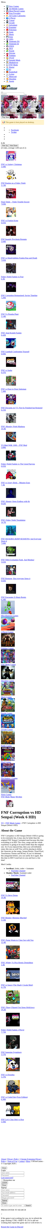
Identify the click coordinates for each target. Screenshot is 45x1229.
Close (4, 1168)
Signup (4, 1200)
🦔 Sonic (10, 32)
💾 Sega (9, 37)
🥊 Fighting (11, 55)
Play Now (5, 117)
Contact (22, 1161)
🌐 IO (8, 69)
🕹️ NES (9, 48)
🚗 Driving (10, 53)
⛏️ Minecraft (11, 77)
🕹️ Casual (10, 20)
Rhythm (19, 797)
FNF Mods (5, 797)
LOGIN (4, 1183)
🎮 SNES (10, 46)
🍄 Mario (10, 34)
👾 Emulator (11, 27)
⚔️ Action (10, 74)
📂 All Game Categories (16, 16)
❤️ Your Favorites (13, 13)
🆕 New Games (12, 6)
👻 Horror (10, 67)
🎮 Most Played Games (15, 11)
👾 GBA (9, 39)
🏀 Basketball (11, 72)
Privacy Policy (13, 1159)
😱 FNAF (10, 58)
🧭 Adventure (11, 25)
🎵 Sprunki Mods (13, 60)
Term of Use (12, 1161)
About (3, 1159)
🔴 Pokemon (11, 30)
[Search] (2, 92)
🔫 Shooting (11, 79)
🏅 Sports (10, 81)
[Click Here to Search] (26, 94)
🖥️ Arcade (10, 23)
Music (12, 797)
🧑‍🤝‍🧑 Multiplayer (12, 62)
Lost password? (7, 1178)
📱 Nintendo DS (13, 41)
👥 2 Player (11, 18)
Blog (28, 1161)
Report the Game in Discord (12, 1227)
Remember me (9, 1180)
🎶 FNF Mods (12, 65)
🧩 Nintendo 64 (12, 44)
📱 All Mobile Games (15, 9)
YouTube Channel (18, 871)
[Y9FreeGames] (9, 89)
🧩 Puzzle (10, 51)
